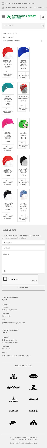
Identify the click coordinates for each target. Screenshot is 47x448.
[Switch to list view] (16, 33)
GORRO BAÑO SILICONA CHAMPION (8, 62)
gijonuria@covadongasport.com (13, 322)
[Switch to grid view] (13, 33)
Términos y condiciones (18, 440)
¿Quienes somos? (21, 437)
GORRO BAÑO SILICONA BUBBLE (23, 171)
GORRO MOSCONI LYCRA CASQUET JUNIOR (7, 135)
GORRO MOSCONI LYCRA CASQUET (23, 63)
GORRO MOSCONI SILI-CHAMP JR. (8, 171)
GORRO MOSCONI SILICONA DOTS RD (23, 205)
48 (12, 37)
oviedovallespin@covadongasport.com (16, 355)
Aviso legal (32, 437)
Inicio (11, 437)
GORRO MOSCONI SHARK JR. (23, 133)
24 (9, 37)
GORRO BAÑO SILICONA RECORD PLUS (8, 205)
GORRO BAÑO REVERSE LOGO (23, 97)
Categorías (8, 26)
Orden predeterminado (11, 41)
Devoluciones (32, 440)
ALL (15, 37)
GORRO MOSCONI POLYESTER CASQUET (8, 98)
